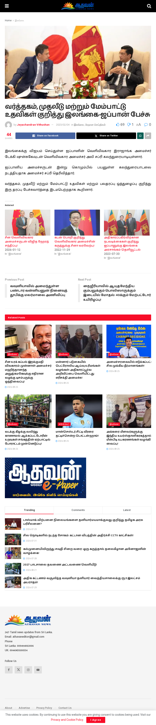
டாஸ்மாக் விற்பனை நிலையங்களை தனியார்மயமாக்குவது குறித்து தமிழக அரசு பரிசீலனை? (83, 522)
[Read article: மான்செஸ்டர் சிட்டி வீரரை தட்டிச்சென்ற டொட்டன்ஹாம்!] (79, 411)
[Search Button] (149, 6)
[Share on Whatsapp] (140, 136)
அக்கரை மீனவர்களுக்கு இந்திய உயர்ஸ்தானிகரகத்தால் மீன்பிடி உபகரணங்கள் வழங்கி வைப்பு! (129, 438)
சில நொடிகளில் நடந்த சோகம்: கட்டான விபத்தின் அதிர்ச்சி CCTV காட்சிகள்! (78, 535)
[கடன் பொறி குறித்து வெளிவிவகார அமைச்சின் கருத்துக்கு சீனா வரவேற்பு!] (77, 223)
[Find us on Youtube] (38, 669)
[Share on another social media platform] (148, 136)
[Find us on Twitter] (18, 669)
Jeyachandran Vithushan (33, 124)
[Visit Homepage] (78, 6)
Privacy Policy (44, 707)
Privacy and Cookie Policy (67, 719)
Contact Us (65, 707)
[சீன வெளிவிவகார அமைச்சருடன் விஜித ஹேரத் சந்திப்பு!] (27, 223)
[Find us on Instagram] (28, 669)
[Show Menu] (7, 6)
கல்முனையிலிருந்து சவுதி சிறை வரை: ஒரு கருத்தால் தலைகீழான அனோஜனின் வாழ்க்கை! (84, 551)
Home (8, 20)
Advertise (24, 707)
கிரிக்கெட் (64, 424)
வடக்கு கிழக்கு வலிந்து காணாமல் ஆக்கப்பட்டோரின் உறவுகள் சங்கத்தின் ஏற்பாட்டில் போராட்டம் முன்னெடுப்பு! (27, 438)
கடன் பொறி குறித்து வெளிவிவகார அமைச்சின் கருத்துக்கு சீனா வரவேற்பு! (74, 241)
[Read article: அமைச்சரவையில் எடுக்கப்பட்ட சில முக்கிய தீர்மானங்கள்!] (129, 341)
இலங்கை (19, 20)
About (8, 707)
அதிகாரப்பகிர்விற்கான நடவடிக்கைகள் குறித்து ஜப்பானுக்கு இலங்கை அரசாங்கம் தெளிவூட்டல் (122, 243)
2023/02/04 (62, 124)
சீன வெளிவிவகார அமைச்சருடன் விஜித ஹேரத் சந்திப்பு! (27, 241)
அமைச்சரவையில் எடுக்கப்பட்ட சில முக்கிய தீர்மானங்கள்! (129, 364)
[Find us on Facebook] (9, 669)
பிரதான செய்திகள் (95, 124)
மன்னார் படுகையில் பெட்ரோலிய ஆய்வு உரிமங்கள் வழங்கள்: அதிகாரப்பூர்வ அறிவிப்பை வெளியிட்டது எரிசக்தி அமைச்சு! (78, 370)
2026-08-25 (12, 387)
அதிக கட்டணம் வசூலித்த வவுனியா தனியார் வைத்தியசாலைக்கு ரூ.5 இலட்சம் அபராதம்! (81, 580)
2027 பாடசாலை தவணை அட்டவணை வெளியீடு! (60, 564)
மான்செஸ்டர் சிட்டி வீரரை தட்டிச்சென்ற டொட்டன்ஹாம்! (77, 434)
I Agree (95, 719)
